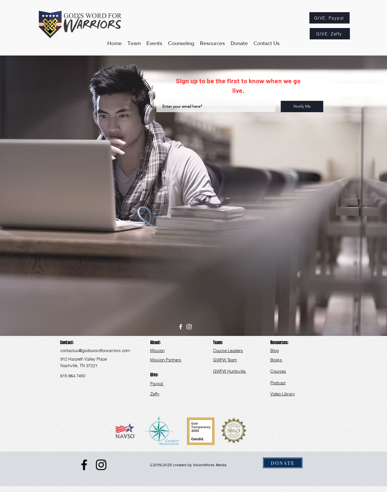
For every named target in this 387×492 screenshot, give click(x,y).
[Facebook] (180, 326)
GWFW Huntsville (229, 371)
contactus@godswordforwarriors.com (95, 350)
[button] (212, 43)
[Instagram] (189, 326)
